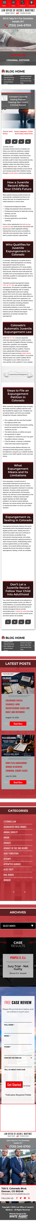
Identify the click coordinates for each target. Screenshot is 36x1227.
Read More (18, 723)
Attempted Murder (12, 864)
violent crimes (26, 353)
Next (25, 892)
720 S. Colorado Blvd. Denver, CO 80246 (14, 1190)
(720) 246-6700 (19, 25)
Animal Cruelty (11, 832)
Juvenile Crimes (28, 133)
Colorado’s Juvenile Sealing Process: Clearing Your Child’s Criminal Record (18, 101)
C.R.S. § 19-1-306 (8, 285)
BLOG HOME (15, 71)
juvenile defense (13, 173)
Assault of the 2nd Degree (16, 848)
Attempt (7, 858)
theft (23, 224)
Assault (7, 842)
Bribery (7, 880)
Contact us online (21, 611)
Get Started (14, 1084)
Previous (14, 892)
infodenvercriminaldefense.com (15, 1194)
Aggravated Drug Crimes (15, 826)
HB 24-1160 (11, 338)
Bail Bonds (9, 874)
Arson (6, 837)
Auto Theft (8, 869)
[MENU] (4, 2)
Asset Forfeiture (11, 853)
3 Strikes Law (10, 821)
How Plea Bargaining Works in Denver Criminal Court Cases (17, 766)
